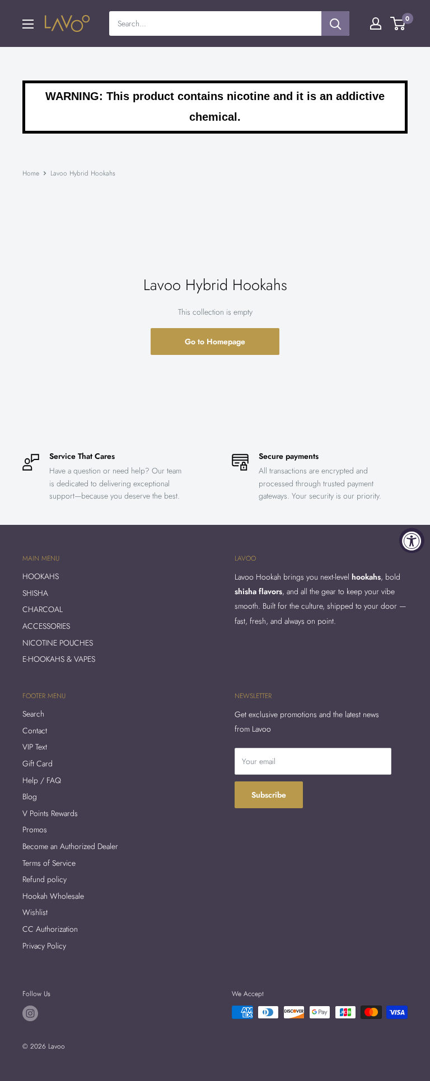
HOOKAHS (40, 576)
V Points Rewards (50, 813)
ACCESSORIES (46, 626)
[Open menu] (28, 24)
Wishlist (35, 912)
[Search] (335, 23)
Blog (29, 796)
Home (30, 173)
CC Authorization (50, 929)
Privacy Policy (44, 945)
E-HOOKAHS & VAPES (58, 659)
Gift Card (37, 763)
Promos (34, 829)
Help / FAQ (41, 780)
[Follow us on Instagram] (30, 1013)
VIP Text (34, 746)
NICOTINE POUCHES (57, 642)
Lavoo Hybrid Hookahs (82, 173)
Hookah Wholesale (53, 896)
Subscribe (268, 794)
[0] (398, 23)
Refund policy (44, 879)
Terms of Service (49, 863)
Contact (34, 730)
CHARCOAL (42, 609)
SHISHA (35, 593)
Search (33, 713)
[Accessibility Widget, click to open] (411, 540)
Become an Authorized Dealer (70, 846)
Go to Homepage (215, 341)
